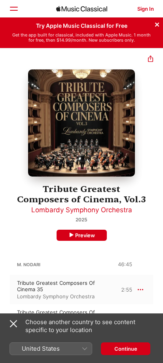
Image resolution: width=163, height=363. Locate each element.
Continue (125, 349)
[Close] (157, 23)
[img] (81, 9)
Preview (85, 235)
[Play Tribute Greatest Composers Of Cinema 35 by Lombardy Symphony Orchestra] (5, 289)
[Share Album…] (150, 59)
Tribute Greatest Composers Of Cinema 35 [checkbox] (56, 286)
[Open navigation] (13, 8)
